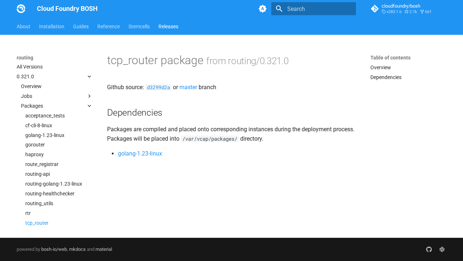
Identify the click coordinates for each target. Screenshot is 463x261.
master (188, 87)
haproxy (34, 154)
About (23, 26)
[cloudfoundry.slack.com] (442, 249)
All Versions (30, 67)
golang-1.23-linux (44, 135)
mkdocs (77, 249)
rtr (28, 213)
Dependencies (386, 77)
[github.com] (429, 249)
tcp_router (36, 223)
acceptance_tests (45, 116)
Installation (51, 26)
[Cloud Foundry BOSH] (21, 8)
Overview (31, 86)
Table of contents (390, 58)
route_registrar (42, 164)
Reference (108, 26)
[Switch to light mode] (262, 8)
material (103, 249)
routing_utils (39, 203)
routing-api (37, 174)
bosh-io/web (54, 249)
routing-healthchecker (50, 193)
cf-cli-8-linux (38, 125)
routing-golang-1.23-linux (53, 184)
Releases (168, 26)
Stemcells (139, 26)
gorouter (35, 145)
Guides (81, 26)
